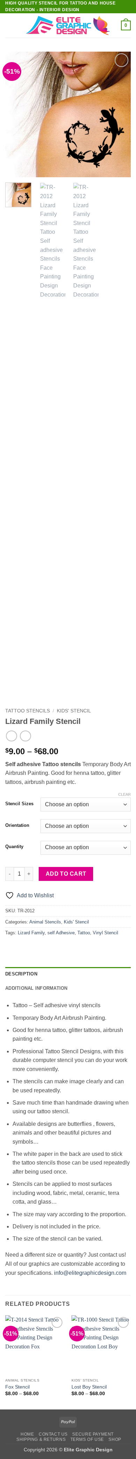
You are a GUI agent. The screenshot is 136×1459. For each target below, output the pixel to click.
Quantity (14, 846)
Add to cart (66, 874)
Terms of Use (87, 1439)
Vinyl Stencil (105, 932)
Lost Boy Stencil (89, 1387)
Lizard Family (31, 932)
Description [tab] (21, 974)
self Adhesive (61, 932)
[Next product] (11, 736)
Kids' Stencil (74, 710)
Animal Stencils (45, 922)
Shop (114, 1439)
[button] (9, 25)
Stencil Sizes (19, 803)
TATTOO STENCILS (27, 710)
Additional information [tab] (36, 988)
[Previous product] (25, 736)
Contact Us (53, 1434)
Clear (124, 794)
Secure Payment (93, 1434)
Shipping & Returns (41, 1439)
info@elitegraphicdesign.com (90, 1273)
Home (27, 1434)
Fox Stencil (17, 1387)
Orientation (17, 825)
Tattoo (83, 932)
